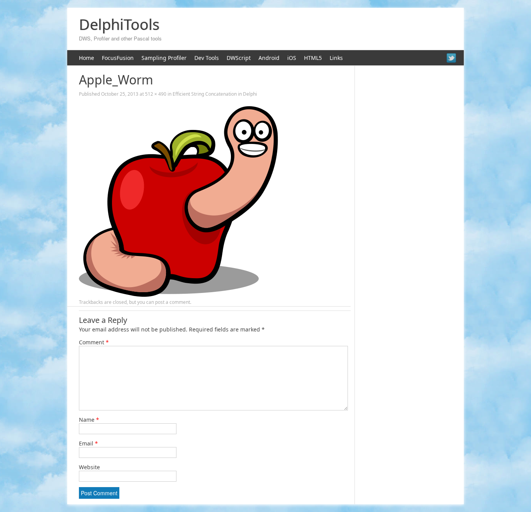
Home (86, 57)
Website (89, 467)
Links (336, 57)
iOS (291, 57)
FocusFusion (118, 57)
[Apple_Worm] (178, 294)
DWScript (239, 57)
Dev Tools (206, 57)
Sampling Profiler (164, 57)
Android (269, 57)
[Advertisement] (316, 29)
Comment (94, 342)
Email (88, 443)
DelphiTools (119, 24)
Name (89, 419)
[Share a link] (451, 58)
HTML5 (313, 57)
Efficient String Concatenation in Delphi (215, 94)
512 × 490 (155, 94)
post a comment (172, 302)
